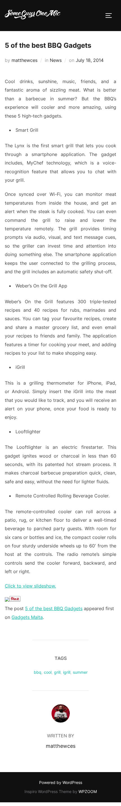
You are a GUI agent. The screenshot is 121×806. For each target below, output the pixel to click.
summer (80, 672)
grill (57, 672)
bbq (37, 672)
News (56, 60)
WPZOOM (88, 791)
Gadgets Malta (27, 617)
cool (47, 672)
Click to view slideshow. (30, 586)
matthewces (24, 60)
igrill (66, 672)
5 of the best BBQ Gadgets (53, 608)
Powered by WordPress (60, 782)
